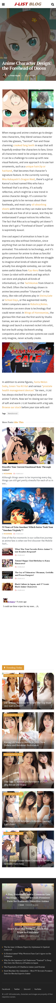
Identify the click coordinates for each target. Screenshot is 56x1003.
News (28, 890)
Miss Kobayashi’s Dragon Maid (18, 179)
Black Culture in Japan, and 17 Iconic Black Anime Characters (32, 585)
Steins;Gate (46, 295)
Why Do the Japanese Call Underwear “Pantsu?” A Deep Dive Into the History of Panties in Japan (27, 961)
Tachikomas (31, 283)
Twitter (17, 989)
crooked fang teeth (23, 145)
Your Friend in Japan (13, 461)
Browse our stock (11, 407)
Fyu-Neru (33, 270)
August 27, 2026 (33, 936)
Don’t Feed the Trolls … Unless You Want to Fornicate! (28, 930)
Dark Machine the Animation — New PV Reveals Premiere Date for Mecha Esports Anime (28, 972)
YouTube (37, 989)
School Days (11, 300)
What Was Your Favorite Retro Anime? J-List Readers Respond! (34, 550)
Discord (27, 989)
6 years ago (20, 567)
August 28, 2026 (32, 905)
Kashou (21, 936)
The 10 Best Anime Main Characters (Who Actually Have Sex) (26, 862)
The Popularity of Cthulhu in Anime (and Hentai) (24, 967)
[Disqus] (28, 630)
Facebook (6, 989)
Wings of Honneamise (37, 312)
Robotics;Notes (38, 304)
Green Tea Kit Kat (18, 386)
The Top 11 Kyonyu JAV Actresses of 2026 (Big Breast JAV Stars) (25, 783)
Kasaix (22, 905)
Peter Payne (15, 75)
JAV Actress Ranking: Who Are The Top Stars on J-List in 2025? (27, 704)
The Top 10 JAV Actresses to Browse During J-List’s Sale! (28, 822)
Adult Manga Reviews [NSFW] (28, 924)
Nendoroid (12, 413)
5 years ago (19, 474)
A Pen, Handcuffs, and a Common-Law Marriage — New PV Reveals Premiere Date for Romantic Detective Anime (28, 898)
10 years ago (30, 75)
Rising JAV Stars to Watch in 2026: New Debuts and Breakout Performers (24, 743)
